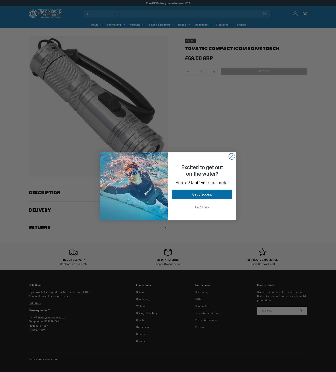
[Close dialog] (232, 156)
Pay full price (202, 207)
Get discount (202, 194)
